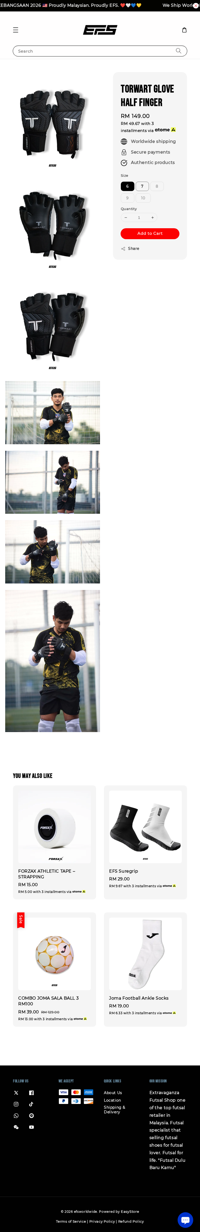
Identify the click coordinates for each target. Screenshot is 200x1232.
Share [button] (133, 248)
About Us (113, 1092)
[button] (15, 30)
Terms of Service (71, 1221)
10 (143, 198)
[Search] (178, 51)
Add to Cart (150, 233)
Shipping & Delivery (114, 1109)
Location (112, 1100)
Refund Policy (131, 1221)
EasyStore (130, 1211)
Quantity (129, 209)
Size (124, 175)
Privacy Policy (102, 1221)
